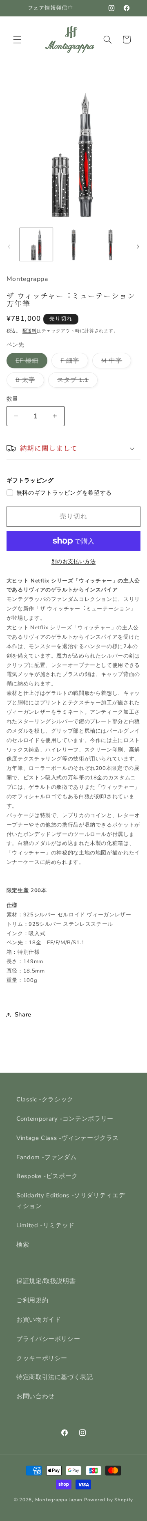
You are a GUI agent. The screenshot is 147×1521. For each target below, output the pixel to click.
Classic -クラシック (45, 1099)
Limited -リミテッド (45, 1225)
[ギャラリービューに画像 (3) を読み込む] (110, 244)
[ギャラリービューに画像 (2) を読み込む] (73, 244)
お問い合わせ (35, 1396)
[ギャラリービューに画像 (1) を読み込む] (36, 244)
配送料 (29, 331)
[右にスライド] (138, 247)
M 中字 (114, 362)
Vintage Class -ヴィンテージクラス (67, 1138)
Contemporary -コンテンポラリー (65, 1118)
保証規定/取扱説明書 (46, 1281)
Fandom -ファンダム (46, 1157)
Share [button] (23, 1014)
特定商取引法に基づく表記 (54, 1377)
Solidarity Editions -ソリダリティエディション (70, 1200)
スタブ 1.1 (76, 381)
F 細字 (72, 362)
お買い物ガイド (38, 1319)
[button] (17, 39)
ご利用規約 (32, 1300)
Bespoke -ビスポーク (47, 1176)
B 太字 (28, 381)
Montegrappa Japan (59, 1499)
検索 (22, 1244)
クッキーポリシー (41, 1358)
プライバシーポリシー (48, 1339)
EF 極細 (30, 362)
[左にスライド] (9, 247)
